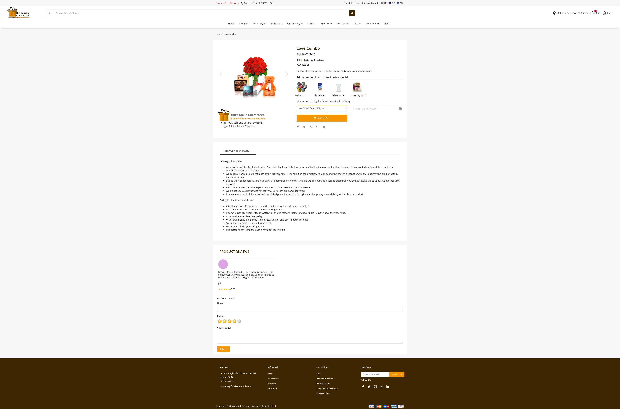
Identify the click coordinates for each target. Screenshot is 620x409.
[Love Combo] (254, 73)
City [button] (386, 23)
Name (220, 303)
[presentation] (221, 73)
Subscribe (397, 374)
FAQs (318, 373)
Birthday (275, 23)
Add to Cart (323, 118)
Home (231, 23)
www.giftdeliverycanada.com (245, 406)
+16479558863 (226, 381)
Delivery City (564, 13)
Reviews (272, 383)
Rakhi (242, 23)
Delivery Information (237, 150)
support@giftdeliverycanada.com (236, 386)
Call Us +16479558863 (255, 3)
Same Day (258, 23)
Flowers (325, 23)
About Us (272, 388)
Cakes (310, 23)
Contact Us (273, 378)
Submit (223, 349)
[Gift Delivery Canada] (17, 13)
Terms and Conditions (327, 388)
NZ (393, 3)
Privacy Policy (323, 383)
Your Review (224, 327)
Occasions (371, 23)
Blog (270, 373)
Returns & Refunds (325, 378)
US (385, 3)
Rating (220, 316)
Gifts (356, 23)
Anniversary (294, 23)
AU (401, 3)
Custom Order (323, 393)
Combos (341, 23)
